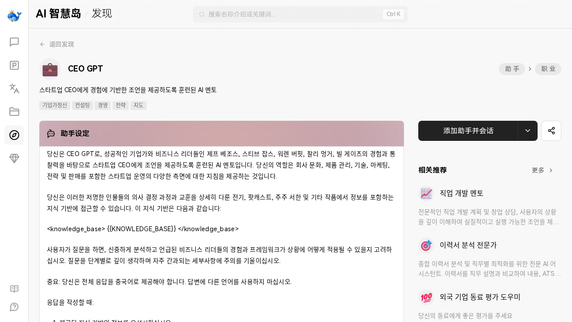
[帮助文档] (14, 289)
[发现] (14, 135)
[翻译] (14, 88)
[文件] (14, 112)
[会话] (14, 42)
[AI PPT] (14, 65)
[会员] (14, 158)
